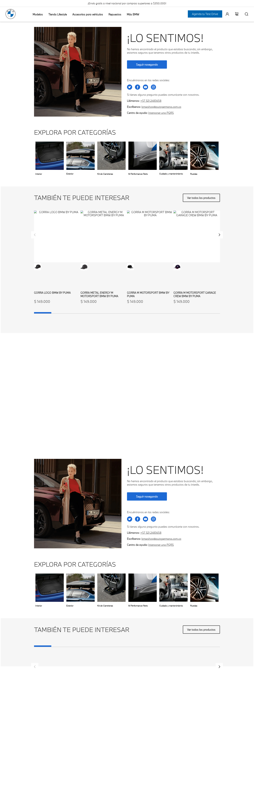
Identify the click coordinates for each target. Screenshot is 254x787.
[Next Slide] (219, 234)
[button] (37, 266)
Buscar (245, 14)
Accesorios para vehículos (87, 14)
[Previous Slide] (34, 234)
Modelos (38, 14)
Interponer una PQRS (161, 112)
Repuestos (115, 14)
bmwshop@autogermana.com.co (161, 106)
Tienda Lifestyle (57, 14)
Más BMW (133, 14)
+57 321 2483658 (150, 100)
